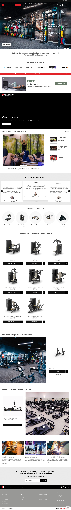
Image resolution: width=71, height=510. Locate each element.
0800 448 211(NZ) (35, 487)
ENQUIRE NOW (11, 263)
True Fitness (4, 494)
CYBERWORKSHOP (65, 508)
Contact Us (33, 6)
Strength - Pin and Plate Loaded (25, 497)
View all (67, 131)
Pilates (22, 499)
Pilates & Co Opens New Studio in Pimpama (23, 169)
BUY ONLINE (13, 325)
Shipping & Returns (43, 499)
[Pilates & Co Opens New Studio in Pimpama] (23, 150)
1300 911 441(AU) (26, 487)
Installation (41, 497)
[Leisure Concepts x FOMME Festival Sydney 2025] (53, 140)
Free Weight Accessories (26, 502)
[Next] (68, 49)
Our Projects (40, 3)
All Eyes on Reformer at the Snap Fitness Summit (63, 148)
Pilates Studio (23, 165)
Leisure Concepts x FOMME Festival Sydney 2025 (62, 139)
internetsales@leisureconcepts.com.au (50, 487)
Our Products (47, 3)
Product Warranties (43, 496)
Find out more (6, 124)
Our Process (26, 3)
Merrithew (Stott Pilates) (7, 496)
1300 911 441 (50, 0)
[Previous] (65, 49)
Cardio (22, 494)
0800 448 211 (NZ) (58, 0)
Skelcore (4, 497)
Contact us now (60, 500)
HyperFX (4, 501)
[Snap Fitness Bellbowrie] (53, 158)
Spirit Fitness (5, 499)
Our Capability (32, 3)
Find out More (6, 44)
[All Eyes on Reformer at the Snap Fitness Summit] (53, 148)
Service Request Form (43, 494)
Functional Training (24, 501)
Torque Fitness (5, 503)
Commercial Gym (53, 151)
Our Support (26, 6)
